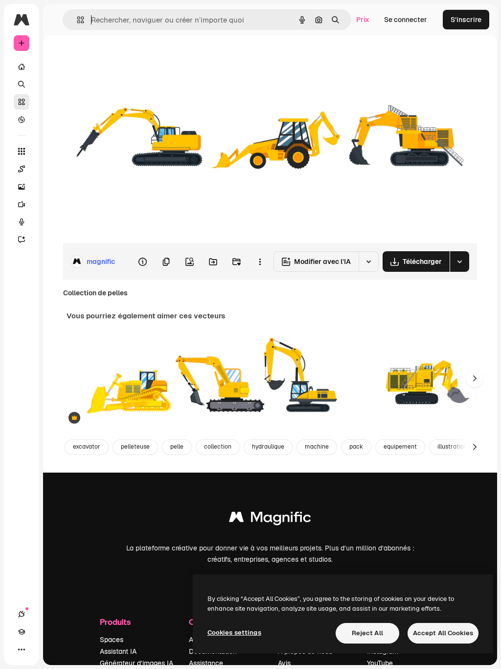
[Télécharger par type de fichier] (459, 261)
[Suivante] (474, 379)
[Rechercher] (21, 84)
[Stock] (21, 102)
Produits (115, 622)
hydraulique (268, 447)
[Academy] (21, 632)
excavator (86, 447)
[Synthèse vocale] (21, 222)
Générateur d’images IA (136, 663)
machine (317, 447)
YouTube (380, 663)
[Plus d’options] (260, 261)
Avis (284, 663)
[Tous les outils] (21, 151)
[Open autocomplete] (76, 20)
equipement (400, 447)
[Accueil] (21, 66)
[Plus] (21, 649)
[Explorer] (21, 119)
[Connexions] (21, 614)
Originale (127, 57)
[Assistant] (21, 239)
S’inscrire (466, 19)
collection (217, 447)
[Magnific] (270, 519)
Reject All (367, 633)
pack (356, 447)
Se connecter (405, 19)
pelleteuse (135, 447)
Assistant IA (118, 651)
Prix (362, 19)
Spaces (111, 639)
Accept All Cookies (443, 633)
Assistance (206, 663)
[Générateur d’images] (21, 186)
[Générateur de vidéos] (21, 204)
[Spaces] (21, 169)
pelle (176, 447)
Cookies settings (234, 632)
